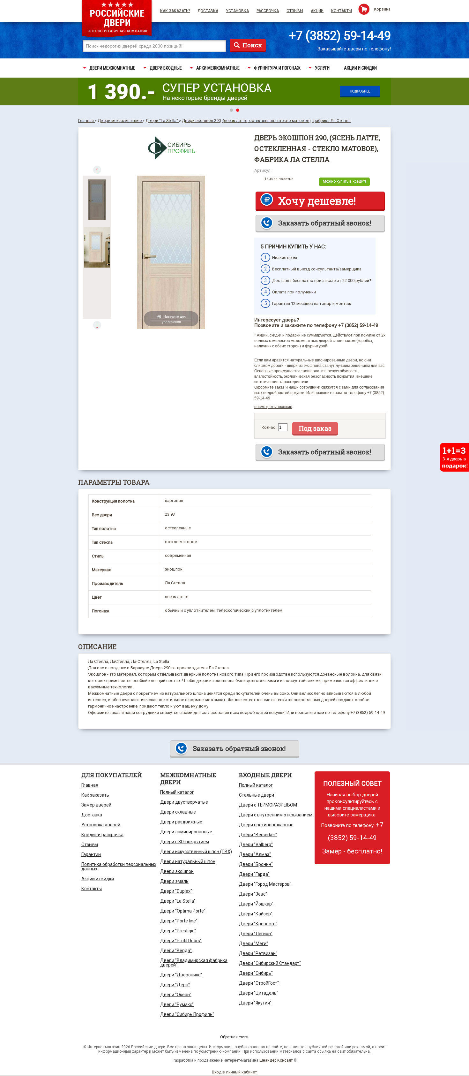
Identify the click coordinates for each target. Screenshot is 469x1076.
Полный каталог (177, 792)
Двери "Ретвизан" (258, 953)
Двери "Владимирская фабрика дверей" (193, 962)
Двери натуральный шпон (187, 861)
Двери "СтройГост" (259, 983)
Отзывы (295, 11)
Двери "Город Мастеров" (265, 884)
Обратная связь (234, 1037)
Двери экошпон (177, 871)
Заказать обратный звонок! (324, 222)
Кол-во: (269, 427)
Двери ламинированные (186, 831)
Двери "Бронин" (256, 864)
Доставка (207, 11)
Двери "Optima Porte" (182, 910)
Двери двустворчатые (184, 802)
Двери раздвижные (181, 821)
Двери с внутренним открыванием (275, 814)
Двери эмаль (174, 881)
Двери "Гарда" (254, 874)
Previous (97, 170)
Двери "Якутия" (255, 1002)
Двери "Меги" (253, 943)
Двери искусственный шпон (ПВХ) (196, 851)
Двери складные (178, 812)
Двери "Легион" (255, 933)
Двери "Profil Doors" (181, 940)
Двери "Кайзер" (255, 913)
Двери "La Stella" (178, 901)
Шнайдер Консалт (276, 1060)
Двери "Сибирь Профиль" (187, 1014)
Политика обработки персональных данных (118, 866)
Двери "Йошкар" (256, 903)
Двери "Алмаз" (255, 854)
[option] (97, 200)
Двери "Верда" (176, 950)
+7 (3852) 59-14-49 (340, 36)
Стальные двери (256, 795)
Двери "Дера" (175, 984)
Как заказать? (175, 11)
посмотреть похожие (273, 407)
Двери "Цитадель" (258, 993)
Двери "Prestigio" (178, 930)
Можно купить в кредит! (344, 181)
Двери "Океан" (175, 994)
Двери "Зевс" (253, 894)
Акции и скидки (97, 878)
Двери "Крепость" (258, 923)
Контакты (341, 11)
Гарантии (91, 854)
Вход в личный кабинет (234, 1072)
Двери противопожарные (266, 824)
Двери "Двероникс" (181, 974)
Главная (89, 785)
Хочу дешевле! (317, 200)
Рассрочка (268, 11)
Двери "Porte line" (178, 920)
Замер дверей (96, 804)
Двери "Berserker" (258, 834)
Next (97, 325)
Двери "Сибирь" (256, 973)
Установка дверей (100, 824)
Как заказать (95, 795)
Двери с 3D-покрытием (184, 841)
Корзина (382, 9)
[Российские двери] (117, 19)
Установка (237, 11)
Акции (317, 11)
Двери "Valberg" (256, 844)
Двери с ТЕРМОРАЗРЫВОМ (268, 804)
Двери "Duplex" (176, 891)
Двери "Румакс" (177, 1004)
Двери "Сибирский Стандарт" (270, 963)
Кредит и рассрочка (102, 834)
